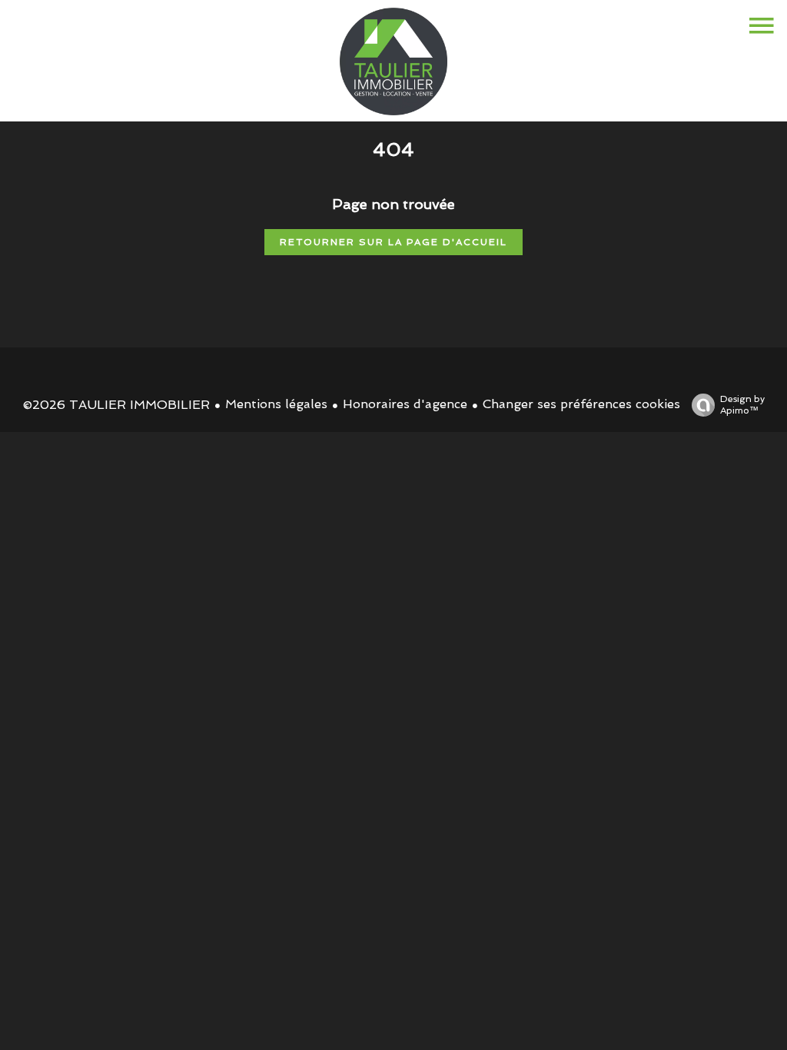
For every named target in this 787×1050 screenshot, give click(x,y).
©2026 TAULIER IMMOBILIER (116, 404)
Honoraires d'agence (405, 404)
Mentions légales (276, 404)
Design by (742, 405)
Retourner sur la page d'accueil (393, 242)
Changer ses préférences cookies (581, 404)
